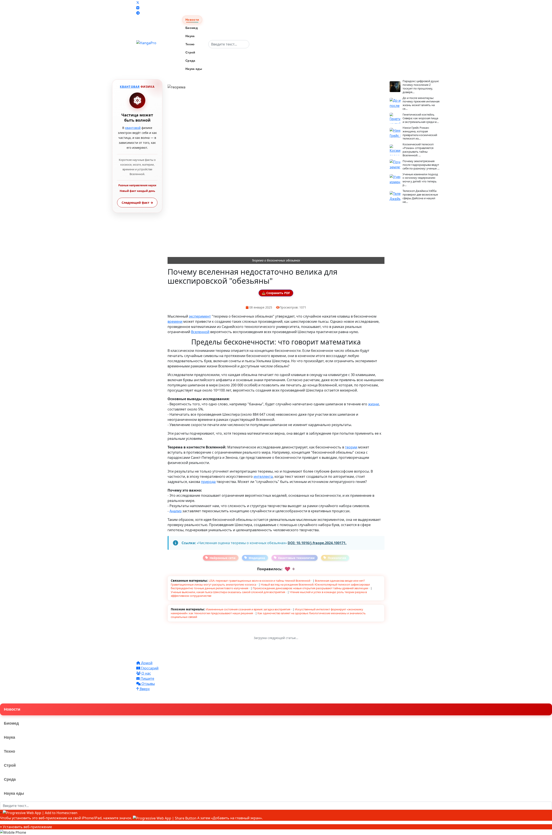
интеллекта (263, 476)
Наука (190, 36)
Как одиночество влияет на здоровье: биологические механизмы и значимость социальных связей (268, 615)
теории (351, 447)
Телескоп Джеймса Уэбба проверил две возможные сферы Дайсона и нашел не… (420, 196)
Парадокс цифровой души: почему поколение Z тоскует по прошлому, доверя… (421, 86)
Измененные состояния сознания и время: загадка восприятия (248, 609)
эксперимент (200, 316)
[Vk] (137, 7)
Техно (190, 44)
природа (208, 481)
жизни (373, 404)
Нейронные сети (222, 558)
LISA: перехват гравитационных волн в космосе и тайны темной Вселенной (259, 581)
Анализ (175, 511)
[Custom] (138, 13)
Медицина (257, 558)
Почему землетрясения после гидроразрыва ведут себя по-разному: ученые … (421, 164)
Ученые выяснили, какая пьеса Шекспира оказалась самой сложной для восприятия (228, 592)
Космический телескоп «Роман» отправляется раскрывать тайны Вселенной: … (418, 149)
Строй (190, 52)
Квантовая (130, 87)
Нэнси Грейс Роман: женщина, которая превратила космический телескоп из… (420, 133)
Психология (337, 558)
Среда (190, 60)
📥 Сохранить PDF (276, 293)
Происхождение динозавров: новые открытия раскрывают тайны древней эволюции (310, 588)
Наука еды (193, 68)
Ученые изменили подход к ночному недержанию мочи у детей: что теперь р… (420, 179)
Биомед (191, 28)
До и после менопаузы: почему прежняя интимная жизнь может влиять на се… (421, 103)
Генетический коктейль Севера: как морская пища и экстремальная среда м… (421, 118)
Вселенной (200, 331)
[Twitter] (137, 2)
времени (175, 321)
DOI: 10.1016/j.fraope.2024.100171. (317, 542)
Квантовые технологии (296, 558)
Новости (192, 19)
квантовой (133, 128)
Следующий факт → (137, 203)
